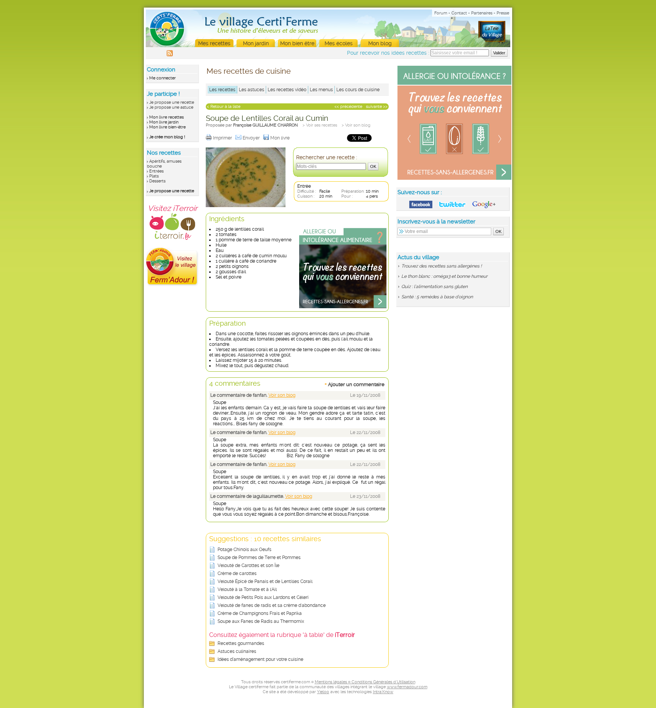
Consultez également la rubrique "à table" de (282, 634)
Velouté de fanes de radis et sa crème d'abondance (272, 605)
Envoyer (252, 138)
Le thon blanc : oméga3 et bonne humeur (444, 276)
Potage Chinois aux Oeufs (244, 549)
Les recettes (222, 89)
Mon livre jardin (163, 122)
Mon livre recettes (166, 117)
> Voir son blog (356, 125)
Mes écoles (339, 43)
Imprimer (223, 138)
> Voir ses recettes (320, 125)
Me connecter (162, 78)
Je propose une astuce (171, 107)
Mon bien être (297, 43)
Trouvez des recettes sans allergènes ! (441, 266)
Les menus (321, 89)
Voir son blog (281, 395)
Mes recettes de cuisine (249, 71)
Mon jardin (256, 43)
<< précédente (348, 106)
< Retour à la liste (223, 106)
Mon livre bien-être (167, 127)
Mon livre (280, 138)
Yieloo (323, 691)
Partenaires (481, 13)
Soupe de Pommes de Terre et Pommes (259, 557)
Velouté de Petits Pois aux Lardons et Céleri (263, 597)
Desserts (157, 181)
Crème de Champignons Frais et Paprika (260, 613)
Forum (440, 13)
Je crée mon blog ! (167, 137)
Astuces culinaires (237, 651)
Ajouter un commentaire (355, 384)
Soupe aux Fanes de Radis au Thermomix (261, 621)
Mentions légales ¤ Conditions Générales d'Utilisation (365, 681)
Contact (459, 13)
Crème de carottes (237, 573)
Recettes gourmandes (241, 643)
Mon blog (380, 43)
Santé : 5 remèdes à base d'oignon (437, 296)
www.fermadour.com (407, 686)
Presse (503, 13)
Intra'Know (383, 691)
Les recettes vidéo (287, 89)
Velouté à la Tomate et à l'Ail (247, 589)
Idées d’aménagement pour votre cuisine (260, 659)
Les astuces (251, 89)
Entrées (156, 171)
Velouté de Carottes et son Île (248, 565)
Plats (154, 176)
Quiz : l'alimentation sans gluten (434, 286)
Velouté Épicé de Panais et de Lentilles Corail (265, 581)
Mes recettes (214, 43)
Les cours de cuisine (358, 89)
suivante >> (377, 106)
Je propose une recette (171, 102)
